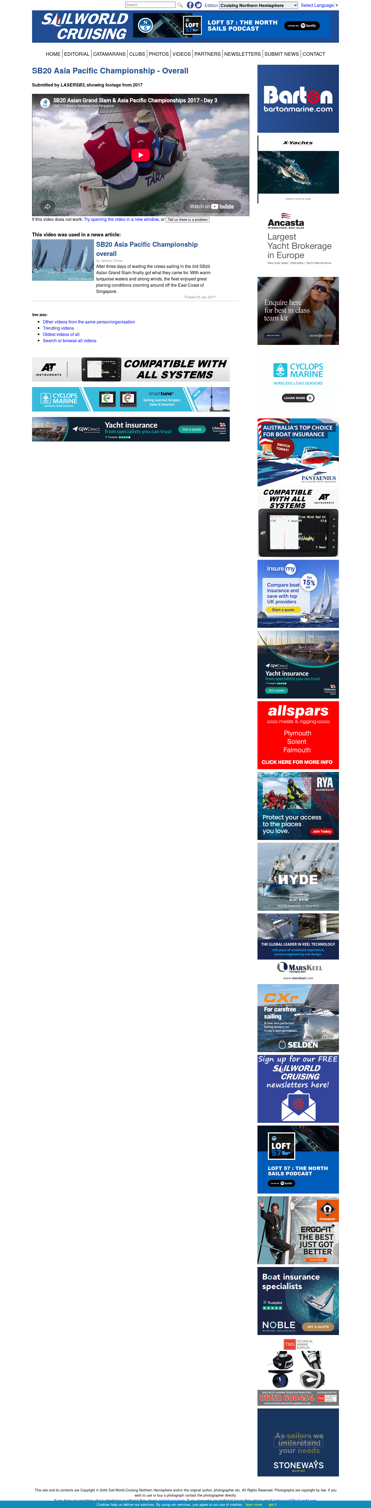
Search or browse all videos (69, 340)
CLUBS (137, 53)
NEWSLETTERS (242, 53)
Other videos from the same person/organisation (89, 322)
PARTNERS (207, 53)
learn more (254, 1504)
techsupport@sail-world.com (295, 1500)
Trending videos (58, 328)
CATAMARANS (109, 53)
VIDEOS (181, 53)
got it (272, 1504)
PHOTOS (159, 53)
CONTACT (314, 53)
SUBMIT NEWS (282, 53)
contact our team (172, 1500)
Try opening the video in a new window (121, 219)
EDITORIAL (77, 53)
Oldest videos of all (61, 334)
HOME (53, 53)
